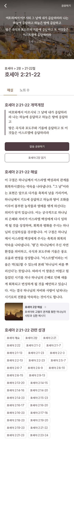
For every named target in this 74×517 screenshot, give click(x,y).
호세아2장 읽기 (37, 157)
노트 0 (24, 90)
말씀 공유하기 (37, 146)
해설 (10, 90)
